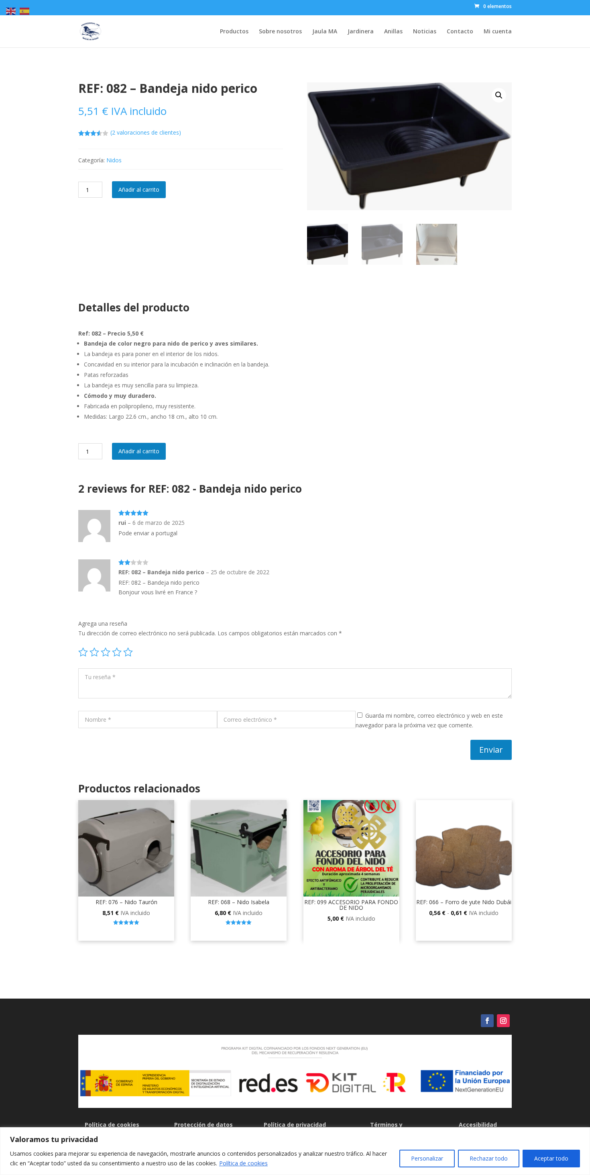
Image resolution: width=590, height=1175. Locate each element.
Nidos (114, 160)
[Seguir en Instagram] (503, 1020)
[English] (11, 10)
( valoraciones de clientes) (145, 132)
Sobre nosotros (280, 32)
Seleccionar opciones (463, 932)
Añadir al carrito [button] (126, 932)
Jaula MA (324, 32)
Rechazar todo (489, 1158)
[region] (295, 1151)
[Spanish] (25, 10)
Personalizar (427, 1158)
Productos (234, 32)
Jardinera (361, 32)
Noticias (424, 32)
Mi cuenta (498, 32)
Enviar (491, 749)
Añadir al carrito (138, 189)
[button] (499, 95)
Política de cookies (243, 1163)
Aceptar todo (551, 1158)
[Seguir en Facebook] (487, 1020)
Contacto (460, 32)
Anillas (393, 32)
